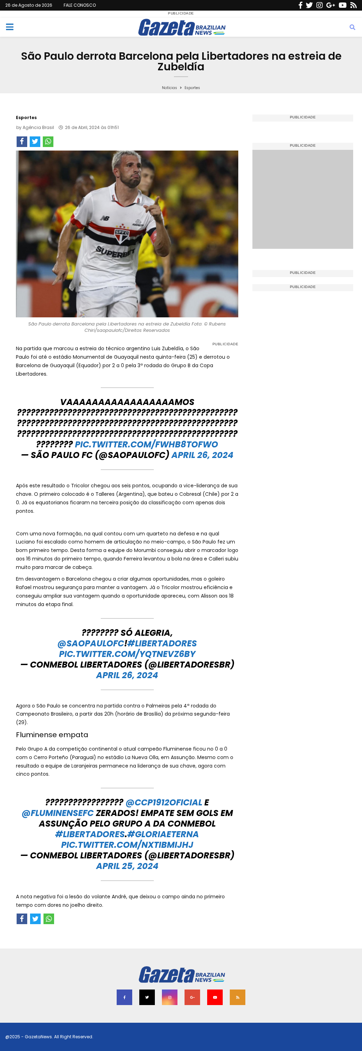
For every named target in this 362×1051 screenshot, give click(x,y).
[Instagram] (319, 5)
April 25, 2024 (127, 866)
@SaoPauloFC (90, 643)
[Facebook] (300, 5)
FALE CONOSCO (80, 5)
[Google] (330, 5)
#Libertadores (162, 643)
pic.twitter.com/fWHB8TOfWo (146, 444)
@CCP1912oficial (163, 802)
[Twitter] (309, 5)
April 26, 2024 (202, 455)
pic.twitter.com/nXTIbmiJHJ (127, 845)
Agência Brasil (38, 127)
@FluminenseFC (58, 813)
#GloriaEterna (163, 834)
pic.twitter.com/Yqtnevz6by (127, 654)
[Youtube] (343, 5)
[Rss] (353, 5)
